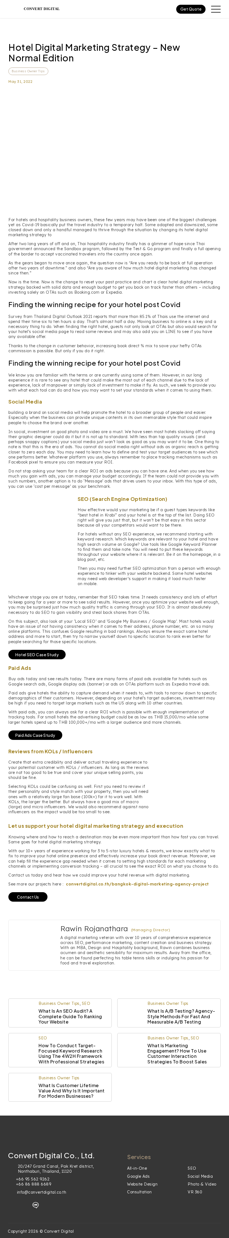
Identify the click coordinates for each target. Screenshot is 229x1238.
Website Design (142, 1184)
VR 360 (195, 1191)
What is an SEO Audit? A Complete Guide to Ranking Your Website (70, 1016)
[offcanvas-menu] (216, 9)
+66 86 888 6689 (33, 1184)
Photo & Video (202, 1184)
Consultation (139, 1191)
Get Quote (191, 8)
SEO (86, 1003)
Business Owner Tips (28, 71)
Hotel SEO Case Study (37, 654)
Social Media (200, 1176)
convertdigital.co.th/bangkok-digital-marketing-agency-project (137, 884)
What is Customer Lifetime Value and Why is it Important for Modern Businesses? (72, 1090)
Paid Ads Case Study (35, 735)
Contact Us (28, 896)
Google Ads (138, 1176)
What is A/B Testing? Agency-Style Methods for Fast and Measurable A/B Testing (181, 1016)
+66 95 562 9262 (33, 1179)
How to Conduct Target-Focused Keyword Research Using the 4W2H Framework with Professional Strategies (71, 1053)
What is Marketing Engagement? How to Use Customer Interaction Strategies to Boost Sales (177, 1053)
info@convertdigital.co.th (41, 1192)
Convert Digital (42, 9)
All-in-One (137, 1168)
